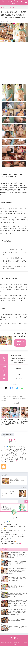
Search (26, 501)
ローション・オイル (6, 398)
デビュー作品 (4, 396)
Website (3, 469)
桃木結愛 (16, 403)
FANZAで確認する (20, 343)
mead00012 (10, 403)
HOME (15, 638)
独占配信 (3, 400)
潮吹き (23, 398)
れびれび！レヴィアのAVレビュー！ (14, 2)
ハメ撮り (19, 396)
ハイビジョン (12, 396)
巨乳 (19, 398)
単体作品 (15, 398)
